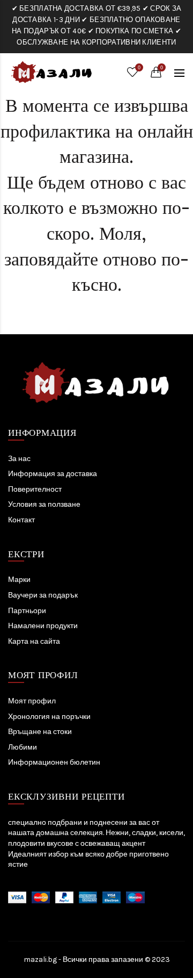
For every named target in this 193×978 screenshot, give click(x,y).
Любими (22, 747)
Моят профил (32, 701)
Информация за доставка (52, 473)
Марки (19, 579)
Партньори (27, 610)
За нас (19, 458)
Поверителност (35, 489)
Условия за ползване (44, 504)
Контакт (21, 519)
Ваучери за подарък (43, 595)
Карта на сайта (34, 641)
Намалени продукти (43, 625)
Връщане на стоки (40, 731)
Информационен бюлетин (54, 762)
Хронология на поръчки (49, 716)
